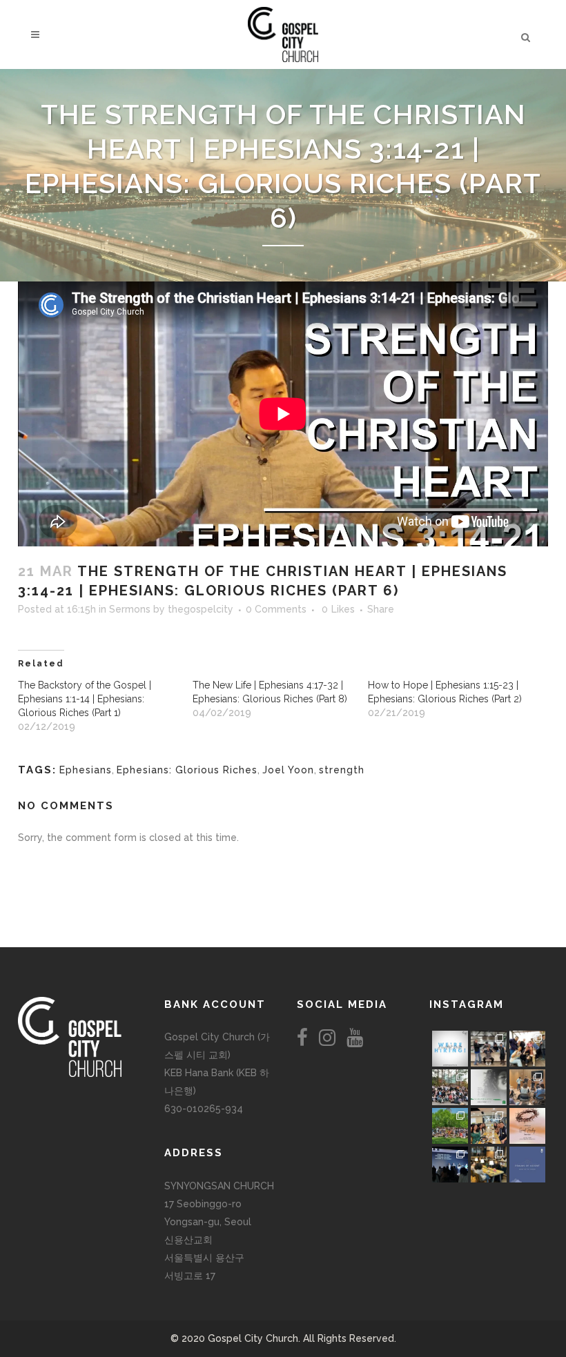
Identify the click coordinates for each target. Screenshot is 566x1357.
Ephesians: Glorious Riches (187, 769)
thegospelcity (200, 609)
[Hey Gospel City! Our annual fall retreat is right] (489, 1087)
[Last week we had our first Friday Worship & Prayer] (450, 1164)
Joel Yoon (288, 769)
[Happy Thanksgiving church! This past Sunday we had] (489, 1049)
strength (341, 769)
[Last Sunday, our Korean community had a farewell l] (527, 1087)
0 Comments (276, 609)
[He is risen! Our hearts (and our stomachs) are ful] (489, 1126)
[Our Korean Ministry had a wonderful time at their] (527, 1049)
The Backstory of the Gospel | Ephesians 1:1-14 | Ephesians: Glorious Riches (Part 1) (84, 699)
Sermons (129, 609)
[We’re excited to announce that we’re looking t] (450, 1049)
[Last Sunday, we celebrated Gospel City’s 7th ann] (489, 1164)
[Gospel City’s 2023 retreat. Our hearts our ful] (450, 1087)
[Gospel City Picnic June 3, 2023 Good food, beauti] (450, 1126)
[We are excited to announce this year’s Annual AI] (527, 1126)
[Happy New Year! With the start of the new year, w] (527, 1164)
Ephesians (85, 769)
